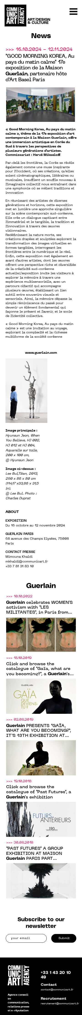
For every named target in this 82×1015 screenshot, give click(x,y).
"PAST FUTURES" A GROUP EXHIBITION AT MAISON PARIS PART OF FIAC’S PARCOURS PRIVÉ (37, 854)
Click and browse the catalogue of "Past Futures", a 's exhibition (38, 792)
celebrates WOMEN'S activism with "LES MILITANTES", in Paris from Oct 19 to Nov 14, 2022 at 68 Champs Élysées (39, 607)
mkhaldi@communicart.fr (26, 561)
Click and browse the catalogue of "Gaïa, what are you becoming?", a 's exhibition (38, 669)
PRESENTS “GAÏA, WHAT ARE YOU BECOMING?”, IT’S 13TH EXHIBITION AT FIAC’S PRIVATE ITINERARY (38, 731)
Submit (64, 938)
